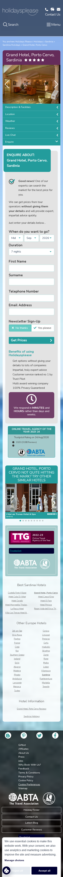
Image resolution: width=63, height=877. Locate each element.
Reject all (17, 870)
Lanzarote (17, 682)
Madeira (17, 670)
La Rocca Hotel (17, 608)
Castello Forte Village (17, 593)
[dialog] (31, 857)
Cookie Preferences (29, 784)
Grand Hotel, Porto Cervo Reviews (31, 709)
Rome (46, 658)
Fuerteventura (46, 678)
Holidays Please (23, 41)
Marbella (46, 682)
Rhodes (17, 675)
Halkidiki (46, 647)
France (17, 643)
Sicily (17, 663)
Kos (17, 651)
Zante (45, 655)
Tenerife (46, 686)
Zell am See (17, 631)
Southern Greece (17, 655)
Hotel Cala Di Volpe (17, 596)
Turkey (17, 690)
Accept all (44, 870)
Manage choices (14, 860)
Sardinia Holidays (11, 45)
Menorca (17, 686)
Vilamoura (46, 670)
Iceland (17, 658)
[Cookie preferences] (6, 870)
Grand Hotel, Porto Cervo (35, 45)
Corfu (46, 643)
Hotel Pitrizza (46, 605)
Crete (17, 647)
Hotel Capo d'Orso (46, 596)
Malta (46, 663)
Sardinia (49, 41)
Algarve (17, 667)
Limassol (46, 635)
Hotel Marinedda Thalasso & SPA (20, 605)
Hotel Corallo (17, 600)
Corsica (46, 631)
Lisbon (46, 667)
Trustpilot (15, 550)
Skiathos (46, 651)
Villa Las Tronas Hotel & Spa (18, 612)
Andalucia (17, 678)
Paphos (17, 639)
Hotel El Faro (46, 600)
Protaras (46, 639)
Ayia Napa (17, 635)
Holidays (38, 41)
